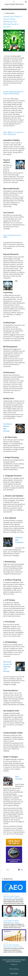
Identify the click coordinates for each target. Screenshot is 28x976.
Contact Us (14, 964)
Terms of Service (14, 969)
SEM (7, 870)
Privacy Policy (14, 973)
